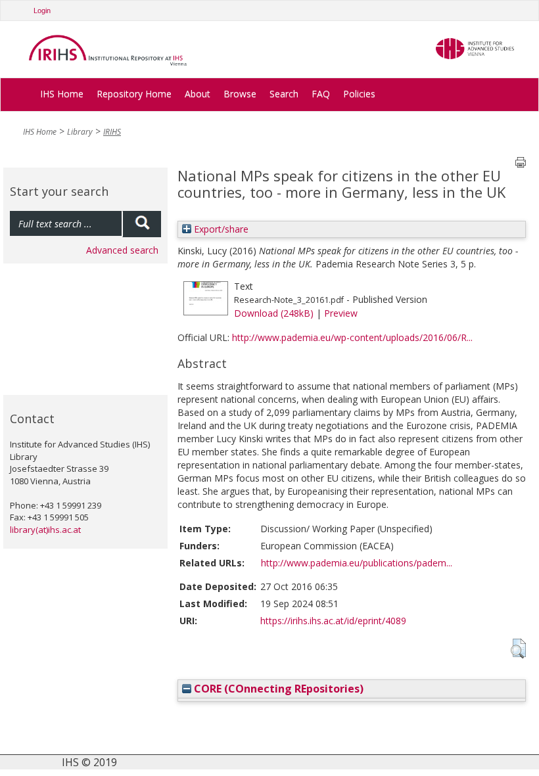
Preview (341, 313)
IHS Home (61, 93)
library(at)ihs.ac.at (45, 530)
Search (284, 93)
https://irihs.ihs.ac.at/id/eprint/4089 (333, 620)
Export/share (219, 229)
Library (80, 131)
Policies (359, 93)
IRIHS (112, 131)
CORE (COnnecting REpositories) (277, 688)
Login (42, 10)
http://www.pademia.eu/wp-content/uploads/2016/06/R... (352, 337)
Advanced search (122, 250)
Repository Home (134, 93)
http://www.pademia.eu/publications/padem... (356, 563)
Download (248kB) (274, 313)
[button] (518, 648)
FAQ (321, 93)
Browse (239, 93)
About (197, 93)
